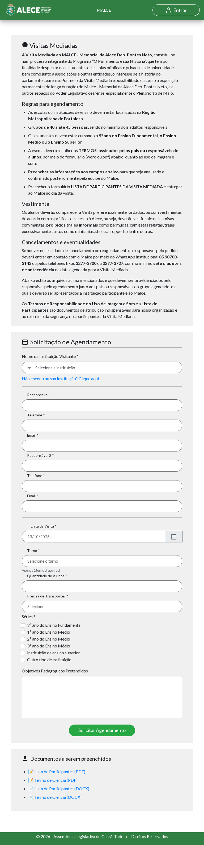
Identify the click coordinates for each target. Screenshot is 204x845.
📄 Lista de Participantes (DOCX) (58, 788)
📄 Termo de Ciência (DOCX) (55, 797)
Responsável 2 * (40, 455)
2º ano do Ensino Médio (48, 638)
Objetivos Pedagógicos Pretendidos (55, 670)
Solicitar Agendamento (102, 730)
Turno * (33, 550)
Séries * (28, 616)
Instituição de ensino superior (53, 652)
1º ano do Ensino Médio (48, 631)
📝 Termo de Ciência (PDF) (53, 780)
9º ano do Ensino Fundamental (54, 625)
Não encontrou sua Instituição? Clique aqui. (61, 378)
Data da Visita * (44, 526)
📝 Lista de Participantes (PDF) (56, 771)
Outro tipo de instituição (49, 659)
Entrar (180, 10)
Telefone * (36, 415)
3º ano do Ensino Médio (48, 645)
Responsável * (39, 394)
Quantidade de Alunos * (47, 576)
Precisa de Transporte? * (47, 596)
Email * (32, 435)
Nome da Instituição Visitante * (50, 356)
